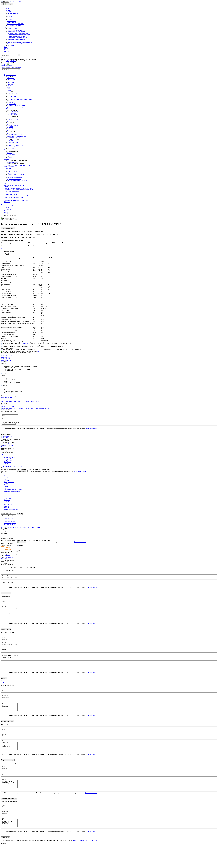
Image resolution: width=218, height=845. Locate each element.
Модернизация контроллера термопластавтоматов (18, 188)
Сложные (10, 117)
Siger (38, 351)
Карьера (6, 506)
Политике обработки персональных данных (85, 840)
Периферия (7, 168)
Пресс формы (8, 108)
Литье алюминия (9, 166)
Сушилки (10, 173)
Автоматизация (8, 150)
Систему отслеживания (50, 345)
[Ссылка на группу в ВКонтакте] (2, 532)
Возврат (6, 480)
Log (8, 87)
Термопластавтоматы (10, 75)
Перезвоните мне (5, 593)
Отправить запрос (6, 629)
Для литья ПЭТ (11, 104)
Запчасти (6, 182)
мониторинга (24, 343)
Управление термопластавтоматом (17, 33)
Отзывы (6, 50)
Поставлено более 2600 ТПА (15, 24)
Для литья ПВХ (12, 102)
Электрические (11, 96)
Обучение (7, 202)
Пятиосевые (11, 154)
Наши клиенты (8, 520)
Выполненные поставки (11, 509)
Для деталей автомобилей (14, 133)
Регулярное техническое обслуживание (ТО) (17, 195)
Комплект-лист (11, 21)
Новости (10, 19)
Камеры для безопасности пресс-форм (18, 165)
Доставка (6, 475)
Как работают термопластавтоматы (17, 37)
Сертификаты (8, 485)
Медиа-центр (8, 504)
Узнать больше (5, 837)
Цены (5, 47)
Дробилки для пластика (14, 179)
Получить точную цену (7, 721)
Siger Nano (10, 82)
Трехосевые (10, 156)
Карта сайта (38, 527)
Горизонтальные (12, 93)
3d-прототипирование (13, 142)
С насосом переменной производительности (20, 99)
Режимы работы (12, 147)
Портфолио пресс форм (14, 25)
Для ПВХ (10, 128)
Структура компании (10, 503)
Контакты (7, 51)
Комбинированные (13, 114)
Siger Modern (11, 81)
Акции (6, 48)
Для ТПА (7, 183)
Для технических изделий (15, 134)
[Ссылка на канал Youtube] (5, 532)
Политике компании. (91, 428)
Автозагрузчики (12, 171)
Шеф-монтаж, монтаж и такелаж (13, 197)
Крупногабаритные (13, 119)
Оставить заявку (5, 67)
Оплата (6, 477)
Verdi (8, 88)
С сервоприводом (12, 98)
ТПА (68, 349)
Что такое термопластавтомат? (13, 489)
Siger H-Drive (11, 84)
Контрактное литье (13, 13)
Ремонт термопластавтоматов (16, 31)
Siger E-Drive (11, 79)
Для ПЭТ (10, 127)
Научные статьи (12, 28)
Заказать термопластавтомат (12, 491)
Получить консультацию (7, 760)
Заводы (9, 16)
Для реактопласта (12, 125)
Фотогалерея (7, 498)
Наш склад (10, 14)
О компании (7, 10)
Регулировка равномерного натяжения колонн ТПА (19, 189)
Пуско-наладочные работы (12, 192)
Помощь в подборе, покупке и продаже (15, 199)
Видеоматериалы (12, 18)
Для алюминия (11, 124)
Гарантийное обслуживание (12, 191)
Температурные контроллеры (16, 174)
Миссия (6, 507)
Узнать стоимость (6, 248)
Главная (6, 8)
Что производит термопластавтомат (17, 36)
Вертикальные (11, 94)
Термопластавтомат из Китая (15, 44)
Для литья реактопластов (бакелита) (17, 107)
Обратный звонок (16, 67)
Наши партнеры (8, 518)
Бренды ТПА (8, 459)
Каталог (3, 454)
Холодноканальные (13, 111)
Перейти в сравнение (7, 397)
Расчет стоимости (12, 148)
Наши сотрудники (9, 521)
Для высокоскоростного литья (16, 105)
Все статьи (10, 45)
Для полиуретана (12, 130)
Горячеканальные (12, 113)
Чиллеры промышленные (14, 177)
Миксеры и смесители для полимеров (18, 180)
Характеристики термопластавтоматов (18, 34)
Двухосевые (10, 157)
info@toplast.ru (9, 443)
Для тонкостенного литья (14, 121)
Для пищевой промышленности (16, 136)
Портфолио (10, 140)
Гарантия (6, 479)
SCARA (6, 159)
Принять (3, 843)
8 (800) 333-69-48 (11, 61)
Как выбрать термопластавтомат (16, 39)
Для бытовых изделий (13, 137)
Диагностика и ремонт (10, 194)
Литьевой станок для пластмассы (17, 40)
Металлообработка (6, 466)
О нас (9, 11)
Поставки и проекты (10, 22)
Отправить (4, 678)
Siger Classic (10, 78)
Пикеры (9, 153)
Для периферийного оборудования (14, 185)
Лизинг (6, 483)
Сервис (6, 186)
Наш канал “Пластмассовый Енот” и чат (16, 200)
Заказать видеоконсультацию (9, 798)
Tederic (9, 85)
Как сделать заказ (9, 482)
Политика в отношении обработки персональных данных (17, 527)
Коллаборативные (12, 162)
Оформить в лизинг (17, 248)
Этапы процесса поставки (15, 145)
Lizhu (9, 90)
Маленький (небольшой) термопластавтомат (20, 42)
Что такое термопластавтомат (16, 30)
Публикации (7, 27)
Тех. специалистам (9, 524)
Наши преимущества (13, 143)
